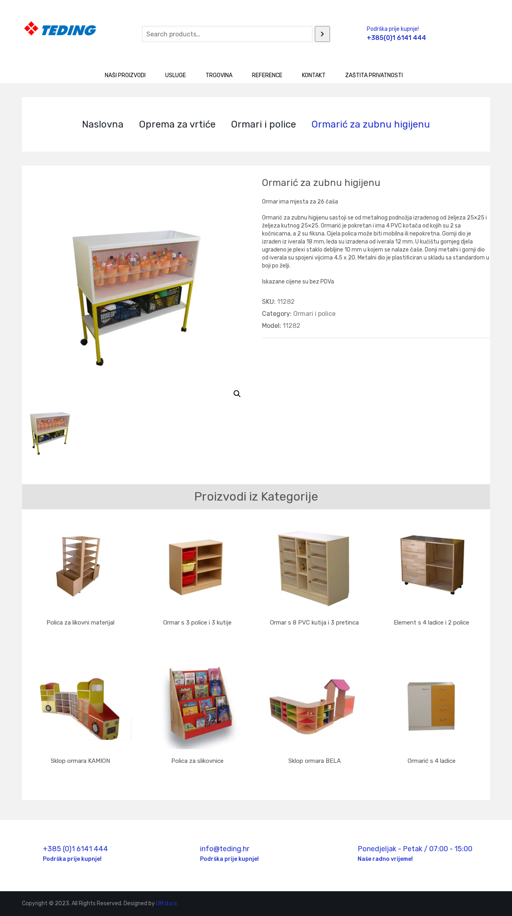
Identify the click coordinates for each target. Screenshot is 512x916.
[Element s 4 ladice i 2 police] (431, 568)
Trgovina (219, 75)
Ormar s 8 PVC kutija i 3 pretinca (314, 622)
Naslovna (103, 124)
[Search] (322, 34)
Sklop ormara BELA (314, 760)
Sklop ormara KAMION (80, 760)
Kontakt (314, 75)
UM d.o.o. (167, 903)
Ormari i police (263, 124)
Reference (267, 75)
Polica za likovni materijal (80, 622)
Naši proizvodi (125, 75)
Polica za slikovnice (197, 760)
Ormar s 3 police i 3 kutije (197, 622)
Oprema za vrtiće (177, 124)
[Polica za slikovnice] (197, 706)
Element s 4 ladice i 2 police (431, 622)
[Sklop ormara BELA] (314, 706)
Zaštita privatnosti (374, 75)
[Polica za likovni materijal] (80, 568)
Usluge (175, 75)
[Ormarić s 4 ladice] (431, 706)
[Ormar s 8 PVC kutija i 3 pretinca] (314, 568)
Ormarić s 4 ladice (432, 760)
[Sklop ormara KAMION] (80, 706)
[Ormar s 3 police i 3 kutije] (197, 568)
